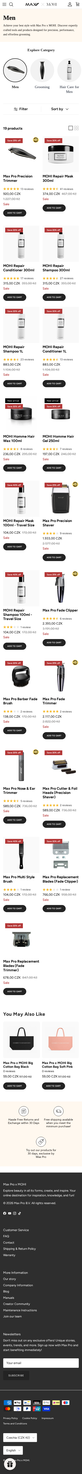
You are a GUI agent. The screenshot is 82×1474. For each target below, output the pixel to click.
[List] (70, 128)
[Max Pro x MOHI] (41, 4)
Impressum (48, 1418)
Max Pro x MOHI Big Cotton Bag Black (18, 1065)
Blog (6, 1291)
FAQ (6, 1236)
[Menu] (4, 4)
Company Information (18, 1285)
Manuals (8, 1298)
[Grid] (76, 128)
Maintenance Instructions (20, 1310)
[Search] (13, 4)
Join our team (12, 1316)
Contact (8, 1242)
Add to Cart (14, 213)
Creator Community (16, 1304)
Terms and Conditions (15, 1423)
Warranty (9, 1255)
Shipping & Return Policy (19, 1249)
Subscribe (16, 1375)
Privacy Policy (10, 1418)
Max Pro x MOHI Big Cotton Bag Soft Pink (57, 1065)
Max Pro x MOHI (20, 1460)
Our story (9, 1279)
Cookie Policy (29, 1418)
